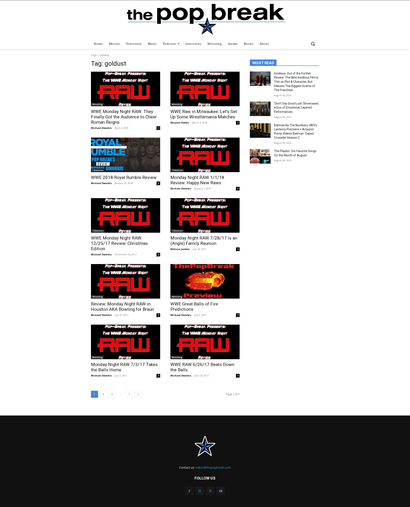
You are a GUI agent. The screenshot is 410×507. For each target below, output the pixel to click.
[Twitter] (210, 491)
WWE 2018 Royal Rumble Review (124, 177)
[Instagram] (200, 491)
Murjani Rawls (179, 122)
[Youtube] (221, 491)
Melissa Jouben (180, 249)
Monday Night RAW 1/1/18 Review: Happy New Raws (197, 180)
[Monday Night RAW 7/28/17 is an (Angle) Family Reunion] (205, 215)
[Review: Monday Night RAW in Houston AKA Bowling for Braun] (125, 281)
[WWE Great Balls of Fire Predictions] (205, 281)
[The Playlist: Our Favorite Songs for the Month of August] (260, 156)
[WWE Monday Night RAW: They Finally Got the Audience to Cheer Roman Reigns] (125, 89)
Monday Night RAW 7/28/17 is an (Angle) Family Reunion (203, 240)
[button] (313, 44)
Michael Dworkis (101, 127)
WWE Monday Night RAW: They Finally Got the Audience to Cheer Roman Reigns (124, 117)
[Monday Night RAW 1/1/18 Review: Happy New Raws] (205, 155)
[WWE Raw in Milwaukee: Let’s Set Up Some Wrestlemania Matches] (205, 89)
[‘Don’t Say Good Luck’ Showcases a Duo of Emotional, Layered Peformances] (260, 109)
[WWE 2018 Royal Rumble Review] (125, 155)
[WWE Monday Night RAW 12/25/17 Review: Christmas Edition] (125, 215)
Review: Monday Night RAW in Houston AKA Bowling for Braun (122, 306)
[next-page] (138, 394)
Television (98, 170)
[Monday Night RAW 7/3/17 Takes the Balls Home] (125, 342)
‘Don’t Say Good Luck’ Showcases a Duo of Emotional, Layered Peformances (296, 107)
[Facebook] (189, 491)
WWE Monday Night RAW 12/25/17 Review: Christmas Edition (119, 243)
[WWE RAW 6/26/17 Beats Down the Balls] (205, 342)
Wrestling (97, 104)
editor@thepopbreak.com (213, 467)
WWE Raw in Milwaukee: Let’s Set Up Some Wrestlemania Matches (203, 114)
